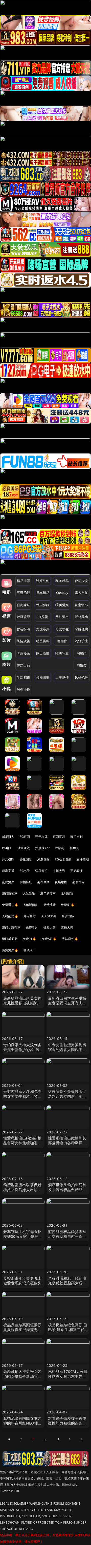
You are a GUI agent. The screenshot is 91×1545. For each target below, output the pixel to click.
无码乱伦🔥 (10, 916)
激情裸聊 (49, 905)
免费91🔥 (29, 939)
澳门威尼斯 (9, 939)
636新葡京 (31, 905)
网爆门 (81, 653)
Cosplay (62, 592)
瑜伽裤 (62, 641)
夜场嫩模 (61, 882)
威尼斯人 (8, 837)
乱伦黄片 (8, 882)
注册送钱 (24, 848)
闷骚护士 (81, 641)
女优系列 (43, 629)
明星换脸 (43, 641)
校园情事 (43, 677)
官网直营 (59, 837)
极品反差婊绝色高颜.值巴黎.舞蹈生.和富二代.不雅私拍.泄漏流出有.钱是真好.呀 (67, 1332)
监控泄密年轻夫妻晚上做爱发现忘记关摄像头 (22, 1280)
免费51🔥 (68, 905)
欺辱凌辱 (23, 616)
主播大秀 (59, 871)
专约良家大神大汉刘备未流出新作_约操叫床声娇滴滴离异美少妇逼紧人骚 (22, 1052)
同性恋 (81, 665)
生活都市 (23, 677)
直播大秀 (67, 927)
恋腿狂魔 (81, 629)
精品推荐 (23, 580)
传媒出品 (23, 665)
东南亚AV (81, 605)
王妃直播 (76, 871)
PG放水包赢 (63, 859)
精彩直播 (8, 871)
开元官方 (30, 916)
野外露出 (81, 616)
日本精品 (43, 592)
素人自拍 (81, 592)
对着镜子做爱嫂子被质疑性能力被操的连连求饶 (67, 1423)
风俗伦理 (81, 677)
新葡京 (74, 848)
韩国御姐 (43, 605)
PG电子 (7, 848)
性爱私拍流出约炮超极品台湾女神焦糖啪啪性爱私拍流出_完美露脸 (22, 1142)
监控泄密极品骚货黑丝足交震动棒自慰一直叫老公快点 (67, 1236)
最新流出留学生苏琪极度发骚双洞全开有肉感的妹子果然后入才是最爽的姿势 (67, 1005)
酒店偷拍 (41, 871)
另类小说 (23, 689)
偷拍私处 (26, 882)
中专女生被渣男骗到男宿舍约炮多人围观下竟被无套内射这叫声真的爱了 (67, 1052)
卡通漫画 (23, 653)
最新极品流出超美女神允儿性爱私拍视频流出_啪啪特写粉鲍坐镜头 (22, 1003)
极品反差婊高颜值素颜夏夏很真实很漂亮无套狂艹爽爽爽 (22, 1329)
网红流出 (62, 616)
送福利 (59, 848)
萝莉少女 (81, 580)
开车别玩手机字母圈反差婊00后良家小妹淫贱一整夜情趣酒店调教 (22, 1236)
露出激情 (43, 653)
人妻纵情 (62, 677)
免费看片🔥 (10, 905)
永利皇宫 (67, 893)
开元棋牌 (41, 837)
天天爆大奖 (48, 916)
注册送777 (42, 848)
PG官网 (25, 837)
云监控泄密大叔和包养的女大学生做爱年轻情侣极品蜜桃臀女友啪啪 (22, 1096)
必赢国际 (26, 859)
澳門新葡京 (48, 893)
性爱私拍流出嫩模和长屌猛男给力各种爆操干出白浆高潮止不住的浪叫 (67, 1145)
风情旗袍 (23, 641)
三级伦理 (23, 592)
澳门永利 (76, 837)
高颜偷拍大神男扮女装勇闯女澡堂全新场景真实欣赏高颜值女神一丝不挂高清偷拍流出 (22, 1378)
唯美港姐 (62, 605)
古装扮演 (23, 629)
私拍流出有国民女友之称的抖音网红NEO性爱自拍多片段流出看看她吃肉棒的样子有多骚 (22, 1425)
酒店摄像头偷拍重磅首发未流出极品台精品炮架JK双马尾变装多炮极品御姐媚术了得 (67, 1192)
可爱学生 (62, 629)
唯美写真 (62, 653)
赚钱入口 (30, 950)
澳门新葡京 (9, 893)
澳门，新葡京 (11, 927)
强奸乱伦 (43, 580)
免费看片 (32, 927)
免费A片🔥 (49, 939)
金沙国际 (68, 916)
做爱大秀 (49, 927)
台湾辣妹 (23, 605)
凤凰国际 (43, 859)
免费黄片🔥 (10, 950)
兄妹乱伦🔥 (70, 939)
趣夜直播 (43, 882)
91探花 (43, 616)
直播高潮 (83, 859)
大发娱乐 (29, 893)
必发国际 (78, 882)
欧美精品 (62, 580)
